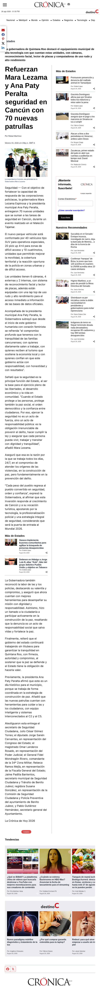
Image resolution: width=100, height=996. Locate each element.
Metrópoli (23, 20)
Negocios (68, 20)
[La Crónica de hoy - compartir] (46, 553)
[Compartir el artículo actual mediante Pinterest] (3, 39)
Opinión (45, 20)
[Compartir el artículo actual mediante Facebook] (3, 34)
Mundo (34, 20)
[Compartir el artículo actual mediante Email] (3, 30)
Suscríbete (65, 217)
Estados (56, 20)
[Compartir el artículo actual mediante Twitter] (3, 43)
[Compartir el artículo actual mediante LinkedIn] (3, 47)
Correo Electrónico (67, 199)
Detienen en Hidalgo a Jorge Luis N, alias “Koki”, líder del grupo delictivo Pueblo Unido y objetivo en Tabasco (33, 563)
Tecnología (82, 20)
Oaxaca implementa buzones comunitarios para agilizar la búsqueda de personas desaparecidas (32, 544)
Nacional (11, 20)
